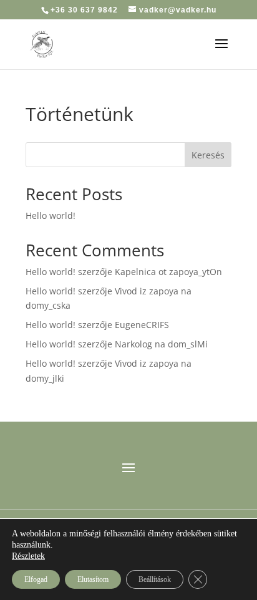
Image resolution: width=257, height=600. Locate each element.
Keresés (208, 155)
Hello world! (50, 215)
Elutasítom (93, 579)
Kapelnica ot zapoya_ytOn (168, 272)
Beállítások (154, 579)
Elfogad (35, 579)
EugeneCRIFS (142, 325)
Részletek (28, 556)
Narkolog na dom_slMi (161, 344)
